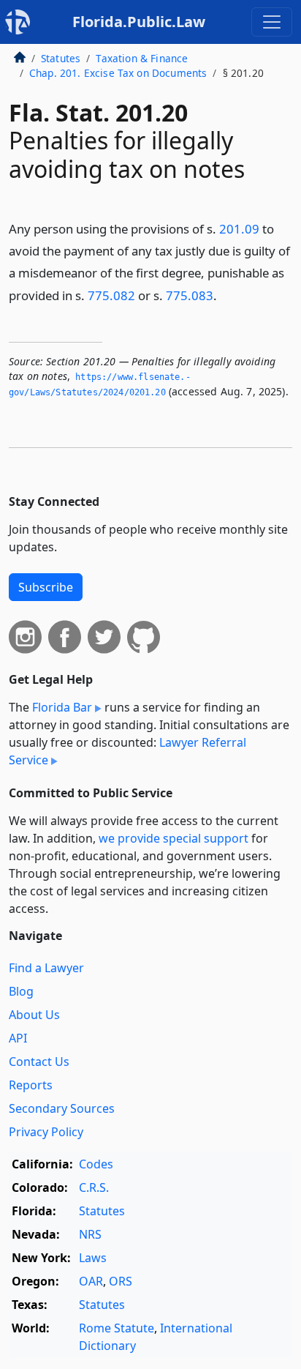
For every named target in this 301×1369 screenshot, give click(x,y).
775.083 (189, 295)
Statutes (60, 58)
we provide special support (173, 838)
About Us (34, 1015)
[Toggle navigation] (271, 22)
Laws (93, 1258)
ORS (120, 1281)
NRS (90, 1234)
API (18, 1038)
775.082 (111, 295)
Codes (96, 1164)
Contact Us (39, 1061)
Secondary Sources (62, 1108)
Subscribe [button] (45, 587)
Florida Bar (62, 707)
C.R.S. (94, 1187)
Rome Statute (116, 1328)
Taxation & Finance (142, 58)
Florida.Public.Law (138, 21)
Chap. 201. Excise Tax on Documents (118, 73)
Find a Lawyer (46, 968)
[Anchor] (225, 294)
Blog (21, 991)
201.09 (239, 228)
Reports (31, 1085)
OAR (91, 1281)
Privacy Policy (46, 1132)
